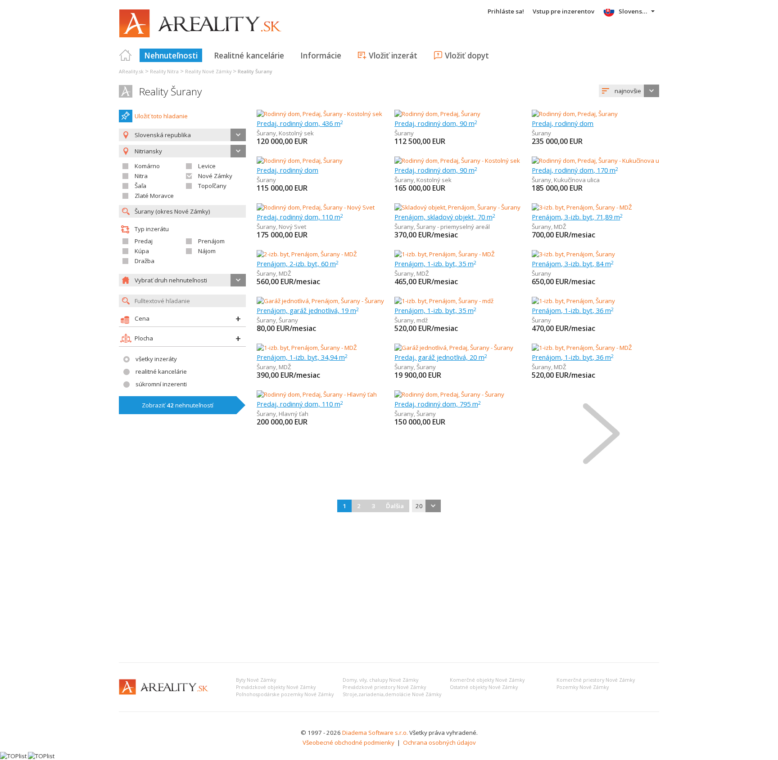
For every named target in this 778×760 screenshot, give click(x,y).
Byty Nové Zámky (256, 680)
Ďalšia (395, 506)
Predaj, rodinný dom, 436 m (300, 123)
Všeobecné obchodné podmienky (348, 742)
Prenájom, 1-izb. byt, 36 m (573, 310)
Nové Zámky (215, 176)
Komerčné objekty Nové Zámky (487, 680)
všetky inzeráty (156, 359)
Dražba (144, 261)
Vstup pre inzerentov (563, 11)
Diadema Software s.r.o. (375, 733)
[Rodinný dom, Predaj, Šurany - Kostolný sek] (319, 114)
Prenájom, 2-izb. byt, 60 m (298, 263)
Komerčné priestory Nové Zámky (595, 680)
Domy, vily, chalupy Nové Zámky (380, 680)
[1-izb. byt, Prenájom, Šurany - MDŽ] (444, 254)
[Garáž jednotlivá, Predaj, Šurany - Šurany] (453, 348)
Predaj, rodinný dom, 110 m (300, 216)
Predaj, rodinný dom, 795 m (437, 403)
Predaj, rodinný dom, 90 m (435, 123)
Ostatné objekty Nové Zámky (484, 687)
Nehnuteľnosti (171, 55)
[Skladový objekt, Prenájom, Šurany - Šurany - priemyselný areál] (480, 207)
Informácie (320, 55)
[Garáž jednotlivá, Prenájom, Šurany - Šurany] (320, 301)
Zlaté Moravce (154, 196)
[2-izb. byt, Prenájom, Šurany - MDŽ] (307, 254)
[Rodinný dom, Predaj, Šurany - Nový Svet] (316, 207)
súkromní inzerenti (161, 384)
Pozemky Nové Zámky (582, 687)
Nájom (207, 251)
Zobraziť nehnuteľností (177, 405)
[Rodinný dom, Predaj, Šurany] (437, 114)
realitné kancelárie (161, 371)
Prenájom (211, 241)
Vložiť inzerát (393, 55)
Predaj (144, 241)
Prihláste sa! (506, 11)
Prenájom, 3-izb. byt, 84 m (573, 263)
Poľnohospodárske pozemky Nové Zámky (285, 694)
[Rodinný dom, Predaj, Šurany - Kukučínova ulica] (596, 160)
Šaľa (140, 186)
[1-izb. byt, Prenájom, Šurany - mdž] (443, 301)
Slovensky (634, 11)
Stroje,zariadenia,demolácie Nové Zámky (392, 694)
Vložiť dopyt (467, 55)
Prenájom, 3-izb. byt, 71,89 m (577, 216)
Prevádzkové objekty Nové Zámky (276, 687)
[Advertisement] (389, 588)
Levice (207, 166)
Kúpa (142, 251)
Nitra (141, 176)
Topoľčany (212, 186)
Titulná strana (125, 55)
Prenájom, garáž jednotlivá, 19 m (308, 310)
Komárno (147, 166)
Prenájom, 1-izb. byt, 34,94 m (302, 357)
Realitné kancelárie (249, 55)
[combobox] (629, 91)
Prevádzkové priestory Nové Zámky (384, 687)
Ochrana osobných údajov (439, 742)
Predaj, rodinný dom (562, 123)
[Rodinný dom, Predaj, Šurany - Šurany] (449, 394)
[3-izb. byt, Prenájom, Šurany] (573, 254)
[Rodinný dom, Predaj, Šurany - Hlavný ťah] (317, 394)
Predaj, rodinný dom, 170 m (575, 169)
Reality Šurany (170, 91)
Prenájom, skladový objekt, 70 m (444, 216)
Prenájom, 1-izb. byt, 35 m (435, 263)
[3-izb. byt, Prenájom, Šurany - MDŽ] (582, 207)
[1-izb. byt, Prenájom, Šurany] (573, 301)
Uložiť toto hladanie (161, 116)
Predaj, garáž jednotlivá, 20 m (440, 357)
